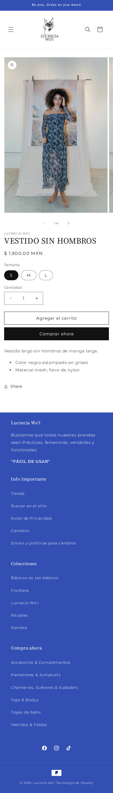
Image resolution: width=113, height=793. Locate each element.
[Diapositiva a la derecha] (69, 223)
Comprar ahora (56, 333)
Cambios (20, 530)
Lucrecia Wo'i (25, 602)
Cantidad (13, 287)
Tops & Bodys (24, 699)
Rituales (19, 615)
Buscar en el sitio (29, 505)
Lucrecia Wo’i (44, 783)
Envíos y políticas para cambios (43, 543)
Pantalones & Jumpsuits (36, 674)
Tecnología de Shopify (74, 783)
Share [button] (16, 386)
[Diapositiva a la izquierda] (44, 223)
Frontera (20, 590)
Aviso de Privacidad (31, 518)
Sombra (19, 627)
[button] (11, 29)
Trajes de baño (26, 712)
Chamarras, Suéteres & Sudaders (44, 687)
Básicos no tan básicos (34, 577)
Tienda (18, 493)
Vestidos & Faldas (29, 724)
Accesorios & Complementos (40, 662)
